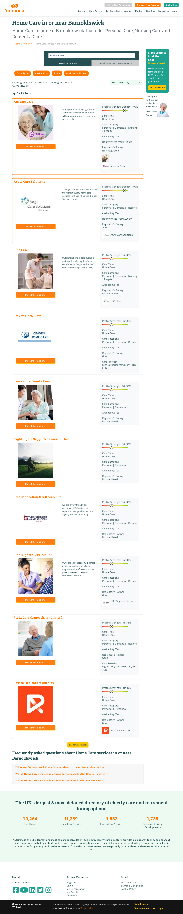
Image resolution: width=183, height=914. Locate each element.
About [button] (128, 11)
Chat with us (171, 5)
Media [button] (138, 11)
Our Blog (150, 11)
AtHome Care (23, 101)
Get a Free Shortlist (157, 88)
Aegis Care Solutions (29, 181)
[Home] (14, 8)
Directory (71, 895)
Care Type (23, 73)
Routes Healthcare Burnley (33, 683)
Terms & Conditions (132, 885)
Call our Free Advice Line (118, 5)
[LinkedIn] (32, 889)
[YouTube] (24, 889)
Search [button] (82, 11)
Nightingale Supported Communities (41, 439)
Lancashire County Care (31, 381)
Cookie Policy (87, 908)
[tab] (68, 63)
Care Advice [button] (96, 11)
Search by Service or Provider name (115, 63)
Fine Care (20, 250)
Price (57, 73)
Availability (41, 73)
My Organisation (75, 889)
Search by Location (68, 63)
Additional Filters (76, 73)
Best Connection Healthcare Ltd (37, 497)
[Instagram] (48, 889)
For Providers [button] (113, 11)
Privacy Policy (128, 882)
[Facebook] (15, 889)
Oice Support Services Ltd (32, 555)
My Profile (72, 892)
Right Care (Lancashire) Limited (37, 617)
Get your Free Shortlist (148, 5)
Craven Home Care (27, 316)
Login (174, 11)
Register (71, 882)
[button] (126, 82)
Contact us (163, 11)
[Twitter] (40, 889)
